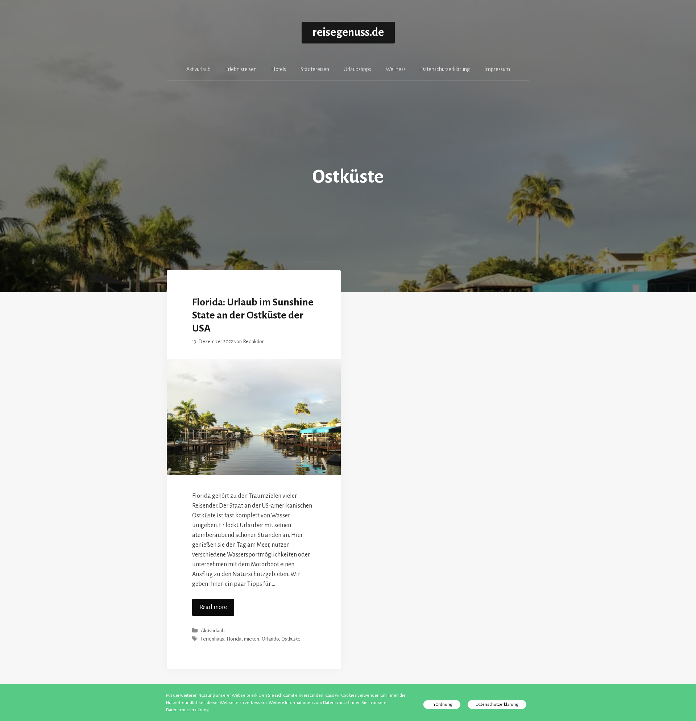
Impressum (497, 69)
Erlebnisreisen (241, 69)
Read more (213, 607)
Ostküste (291, 639)
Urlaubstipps (357, 69)
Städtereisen (315, 69)
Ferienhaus (212, 639)
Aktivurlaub (198, 69)
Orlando (270, 639)
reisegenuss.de (348, 32)
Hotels (278, 69)
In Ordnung (441, 704)
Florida (234, 639)
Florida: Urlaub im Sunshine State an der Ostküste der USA (253, 315)
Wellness (396, 69)
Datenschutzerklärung (445, 69)
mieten (251, 639)
